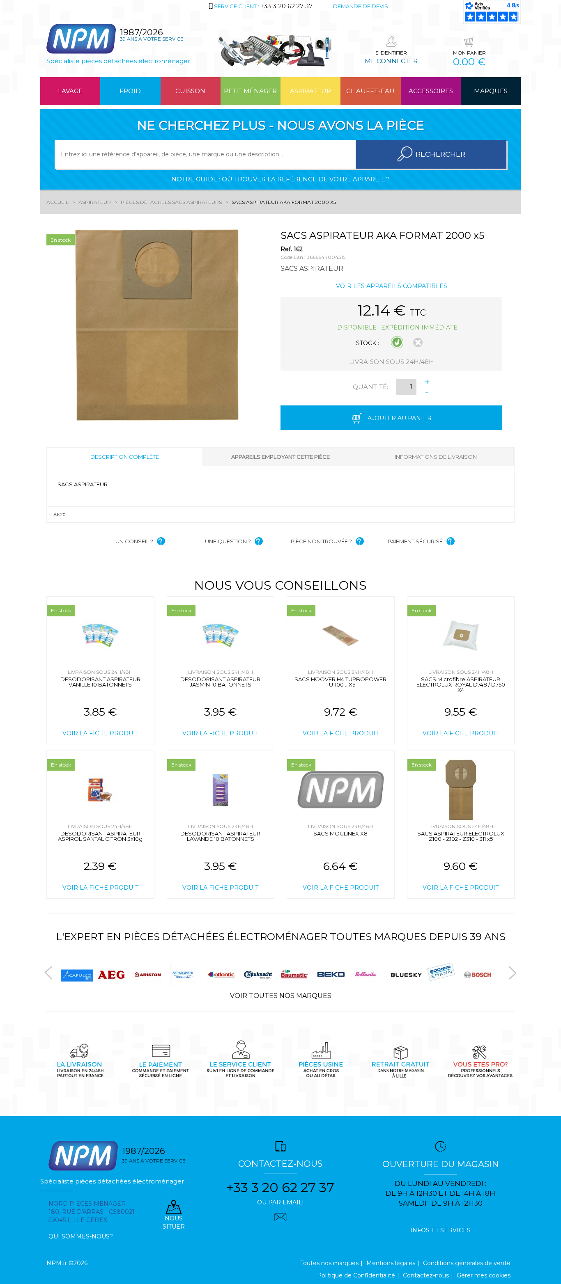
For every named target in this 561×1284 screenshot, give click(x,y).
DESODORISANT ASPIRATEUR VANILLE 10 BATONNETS (100, 682)
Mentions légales (390, 1263)
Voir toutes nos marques (280, 996)
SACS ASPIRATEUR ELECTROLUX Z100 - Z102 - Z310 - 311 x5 (460, 836)
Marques (491, 91)
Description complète (124, 456)
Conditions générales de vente (466, 1263)
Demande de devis (360, 6)
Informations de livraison (436, 456)
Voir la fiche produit (100, 733)
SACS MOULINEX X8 (340, 833)
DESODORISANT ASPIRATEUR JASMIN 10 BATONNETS (220, 682)
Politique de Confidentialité (356, 1275)
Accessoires (431, 91)
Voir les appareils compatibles (391, 286)
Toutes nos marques (329, 1263)
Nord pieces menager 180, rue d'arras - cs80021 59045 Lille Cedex (91, 1212)
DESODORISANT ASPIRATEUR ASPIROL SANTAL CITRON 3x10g (100, 836)
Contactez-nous (426, 1275)
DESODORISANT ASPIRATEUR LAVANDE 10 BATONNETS (220, 836)
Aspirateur (310, 91)
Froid (130, 91)
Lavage (70, 91)
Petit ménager (250, 91)
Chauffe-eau (370, 91)
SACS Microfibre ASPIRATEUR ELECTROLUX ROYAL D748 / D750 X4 (460, 684)
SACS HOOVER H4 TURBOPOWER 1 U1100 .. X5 (340, 682)
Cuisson (190, 91)
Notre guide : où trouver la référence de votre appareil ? (280, 179)
